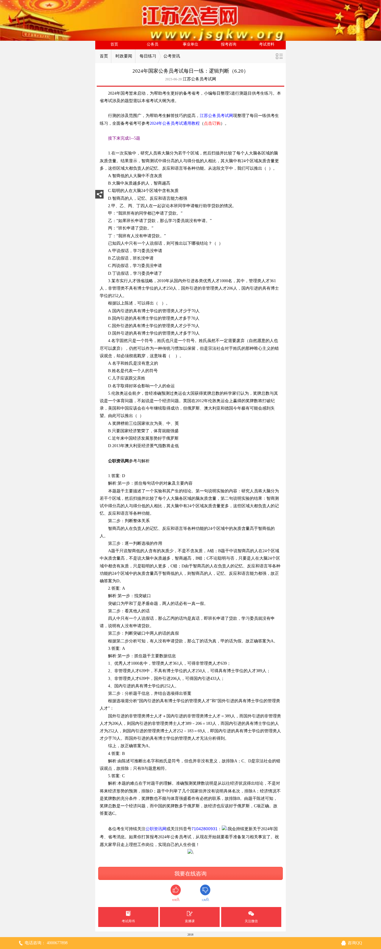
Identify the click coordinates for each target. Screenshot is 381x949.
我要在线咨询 (190, 874)
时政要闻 (123, 56)
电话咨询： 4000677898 (46, 943)
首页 (114, 44)
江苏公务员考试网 (199, 79)
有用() (175, 899)
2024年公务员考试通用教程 (175, 123)
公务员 (152, 44)
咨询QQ (355, 943)
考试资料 (266, 44)
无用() (205, 899)
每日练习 (148, 56)
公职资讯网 (156, 828)
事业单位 (190, 44)
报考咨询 (228, 44)
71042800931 (204, 828)
